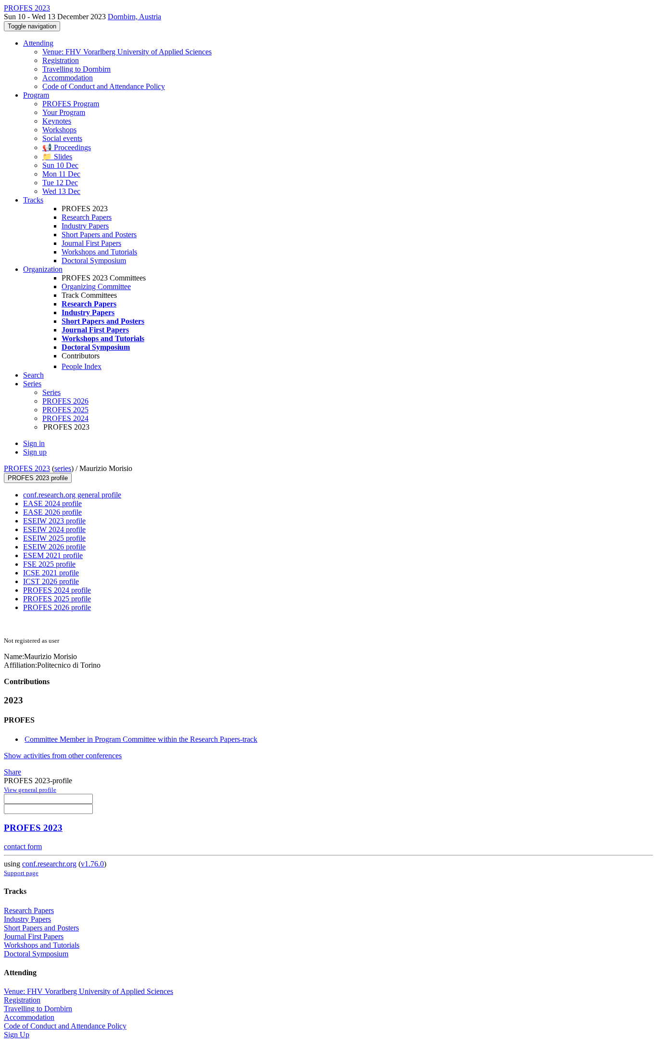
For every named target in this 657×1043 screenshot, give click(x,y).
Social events (62, 138)
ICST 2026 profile (51, 581)
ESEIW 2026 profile (54, 547)
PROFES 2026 (65, 401)
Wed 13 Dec (61, 191)
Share (12, 772)
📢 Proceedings (66, 147)
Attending (38, 43)
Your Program (63, 112)
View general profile (30, 789)
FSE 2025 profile (49, 564)
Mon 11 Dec (61, 174)
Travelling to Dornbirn (76, 69)
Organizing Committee (96, 286)
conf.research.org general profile (72, 495)
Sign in (34, 443)
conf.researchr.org (49, 864)
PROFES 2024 (65, 418)
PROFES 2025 (65, 410)
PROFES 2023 (27, 468)
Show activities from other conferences (63, 755)
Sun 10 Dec (60, 165)
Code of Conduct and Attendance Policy (103, 86)
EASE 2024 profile (52, 503)
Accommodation (67, 78)
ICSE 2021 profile (51, 573)
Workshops (59, 130)
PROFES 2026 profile (57, 607)
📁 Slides (57, 157)
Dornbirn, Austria (134, 17)
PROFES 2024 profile (57, 590)
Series (51, 392)
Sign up (35, 452)
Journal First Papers (91, 243)
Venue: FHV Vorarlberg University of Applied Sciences (127, 52)
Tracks (33, 200)
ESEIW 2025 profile (54, 538)
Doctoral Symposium (94, 260)
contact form (23, 846)
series (62, 468)
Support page (21, 873)
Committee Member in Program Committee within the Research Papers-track (141, 739)
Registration (60, 60)
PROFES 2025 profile (57, 599)
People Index (81, 366)
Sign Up (16, 1034)
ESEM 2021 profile (53, 555)
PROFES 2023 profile (38, 478)
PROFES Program (70, 104)
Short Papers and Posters (99, 234)
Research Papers (87, 217)
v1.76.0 (92, 864)
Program (36, 95)
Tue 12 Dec (60, 182)
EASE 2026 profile (52, 512)
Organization (43, 269)
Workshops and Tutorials (99, 252)
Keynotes (56, 121)
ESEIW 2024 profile (54, 529)
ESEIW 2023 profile (54, 521)
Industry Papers (85, 226)
